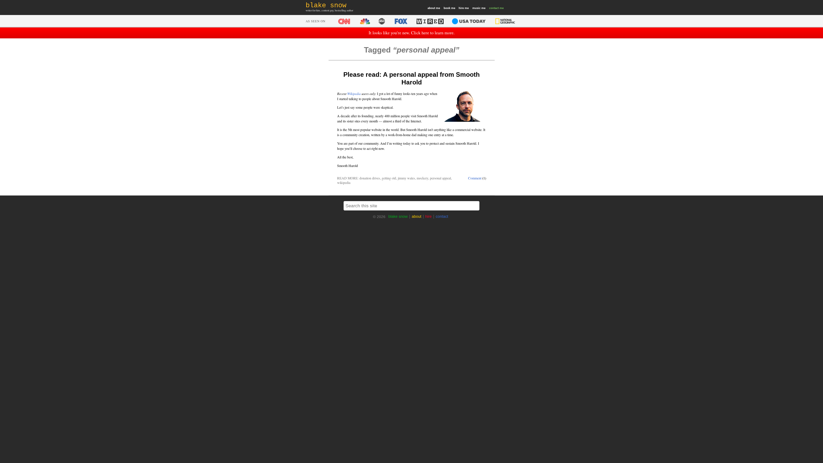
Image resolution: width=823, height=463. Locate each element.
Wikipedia (354, 93)
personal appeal (440, 178)
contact (494, 8)
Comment (474, 178)
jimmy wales (406, 178)
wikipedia (343, 182)
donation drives (369, 178)
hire (461, 8)
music (476, 8)
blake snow (398, 216)
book (447, 8)
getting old (389, 178)
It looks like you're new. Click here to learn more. (412, 33)
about (431, 8)
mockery (422, 178)
